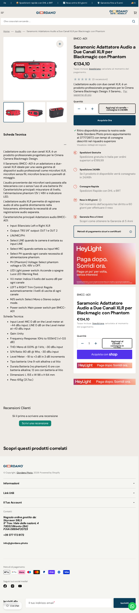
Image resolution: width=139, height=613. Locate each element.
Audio (18, 31)
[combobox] (68, 21)
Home (6, 31)
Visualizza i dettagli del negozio (90, 145)
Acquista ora (103, 120)
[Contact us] (130, 606)
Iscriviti (122, 603)
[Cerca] (131, 21)
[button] (132, 12)
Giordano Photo (25, 472)
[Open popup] (99, 200)
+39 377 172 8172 (13, 535)
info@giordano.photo (15, 543)
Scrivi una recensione (34, 423)
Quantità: (77, 101)
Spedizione (94, 69)
